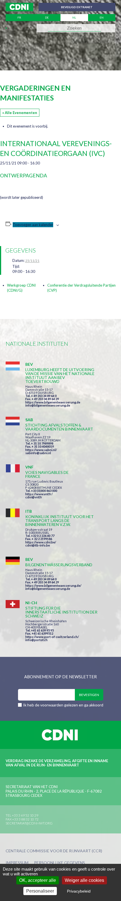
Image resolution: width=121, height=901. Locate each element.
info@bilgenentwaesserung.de (47, 405)
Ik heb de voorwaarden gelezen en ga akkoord (63, 704)
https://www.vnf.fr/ (39, 494)
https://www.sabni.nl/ (41, 450)
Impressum (17, 863)
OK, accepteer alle (37, 880)
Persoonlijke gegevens (59, 863)
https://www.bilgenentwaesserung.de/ (53, 585)
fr (19, 17)
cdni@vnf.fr (33, 497)
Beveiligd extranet (77, 7)
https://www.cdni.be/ (40, 542)
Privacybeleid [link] (79, 891)
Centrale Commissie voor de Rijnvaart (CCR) (54, 851)
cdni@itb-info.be (37, 545)
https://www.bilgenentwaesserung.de (52, 402)
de (47, 17)
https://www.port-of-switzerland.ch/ (52, 637)
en (102, 17)
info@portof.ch (36, 640)
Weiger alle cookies (84, 880)
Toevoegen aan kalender (33, 224)
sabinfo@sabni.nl (38, 453)
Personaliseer (40, 891)
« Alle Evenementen (19, 112)
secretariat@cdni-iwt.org (29, 823)
